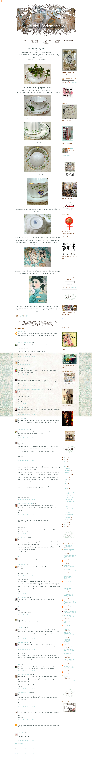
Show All (75, 680)
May (66, 483)
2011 (65, 522)
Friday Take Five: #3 (70, 570)
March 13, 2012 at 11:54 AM (27, 553)
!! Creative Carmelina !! (67, 633)
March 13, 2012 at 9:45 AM (27, 524)
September (68, 475)
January (67, 519)
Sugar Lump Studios (23, 674)
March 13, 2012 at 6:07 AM (27, 414)
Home (37, 746)
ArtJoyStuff (67, 569)
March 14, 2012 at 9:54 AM (27, 670)
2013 (65, 464)
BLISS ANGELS (67, 593)
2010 (65, 524)
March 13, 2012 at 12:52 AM (27, 374)
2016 (65, 457)
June (66, 481)
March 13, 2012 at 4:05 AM (27, 385)
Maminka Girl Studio (69, 607)
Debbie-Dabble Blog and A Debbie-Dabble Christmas (32, 389)
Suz (19, 606)
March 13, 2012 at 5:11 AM (27, 403)
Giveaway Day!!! (69, 512)
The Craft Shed (68, 653)
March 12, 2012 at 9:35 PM (27, 356)
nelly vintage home (69, 645)
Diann (19, 664)
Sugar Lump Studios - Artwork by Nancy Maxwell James (70, 575)
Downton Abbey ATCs (70, 490)
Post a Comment (19, 743)
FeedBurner (74, 287)
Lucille (20, 723)
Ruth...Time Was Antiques (25, 503)
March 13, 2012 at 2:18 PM (27, 603)
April (67, 486)
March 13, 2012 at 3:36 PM (27, 624)
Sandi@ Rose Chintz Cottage (26, 441)
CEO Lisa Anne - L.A (24, 692)
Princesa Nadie (22, 618)
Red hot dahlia (68, 546)
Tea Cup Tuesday (23, 316)
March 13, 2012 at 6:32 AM (27, 437)
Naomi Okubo (67, 589)
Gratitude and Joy (23, 642)
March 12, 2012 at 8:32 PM (27, 339)
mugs (65, 677)
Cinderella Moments (24, 710)
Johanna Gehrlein (23, 537)
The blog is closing (69, 562)
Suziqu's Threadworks (70, 611)
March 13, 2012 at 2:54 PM (27, 614)
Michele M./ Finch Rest (24, 342)
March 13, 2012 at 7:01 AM (27, 460)
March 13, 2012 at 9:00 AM (27, 514)
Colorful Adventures (69, 659)
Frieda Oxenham (68, 545)
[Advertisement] (46, 760)
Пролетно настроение (69, 646)
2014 (65, 461)
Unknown (20, 331)
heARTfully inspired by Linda (69, 582)
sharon (20, 378)
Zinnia (20, 368)
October (67, 472)
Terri (71, 148)
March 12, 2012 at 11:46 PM (27, 364)
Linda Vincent (22, 597)
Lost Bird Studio (68, 649)
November (67, 470)
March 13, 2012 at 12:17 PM (27, 575)
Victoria (20, 407)
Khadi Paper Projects (70, 612)
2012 (65, 466)
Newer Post (18, 746)
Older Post (57, 746)
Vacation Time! (69, 514)
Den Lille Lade (68, 600)
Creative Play (69, 495)
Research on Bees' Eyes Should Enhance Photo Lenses (69, 667)
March (67, 488)
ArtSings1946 (21, 564)
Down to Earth (67, 561)
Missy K (66, 620)
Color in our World (69, 665)
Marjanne (20, 556)
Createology (21, 627)
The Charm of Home (23, 429)
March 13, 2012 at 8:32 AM (27, 499)
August (67, 477)
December (67, 468)
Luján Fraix (67, 565)
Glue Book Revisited (69, 650)
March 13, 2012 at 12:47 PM (27, 593)
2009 (65, 526)
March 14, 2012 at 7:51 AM (27, 649)
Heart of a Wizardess (70, 555)
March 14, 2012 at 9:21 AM (27, 661)
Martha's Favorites (69, 672)
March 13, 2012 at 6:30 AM (27, 426)
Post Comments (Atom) (30, 748)
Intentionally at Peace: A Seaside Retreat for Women (69, 595)
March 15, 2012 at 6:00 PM (27, 729)
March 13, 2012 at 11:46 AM (27, 533)
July (66, 479)
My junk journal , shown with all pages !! (70, 602)
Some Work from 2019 (69, 608)
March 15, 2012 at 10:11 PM (27, 740)
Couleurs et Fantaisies (67, 676)
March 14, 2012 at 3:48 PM (27, 688)
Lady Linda (21, 732)
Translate (74, 82)
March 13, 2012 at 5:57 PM (27, 638)
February (67, 517)
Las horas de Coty (69, 566)
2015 (65, 459)
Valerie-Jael (21, 360)
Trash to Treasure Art (69, 626)
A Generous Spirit (69, 616)
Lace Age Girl (67, 615)
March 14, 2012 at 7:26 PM (27, 719)
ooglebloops (21, 418)
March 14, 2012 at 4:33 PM (27, 706)
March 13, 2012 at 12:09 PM (27, 561)
